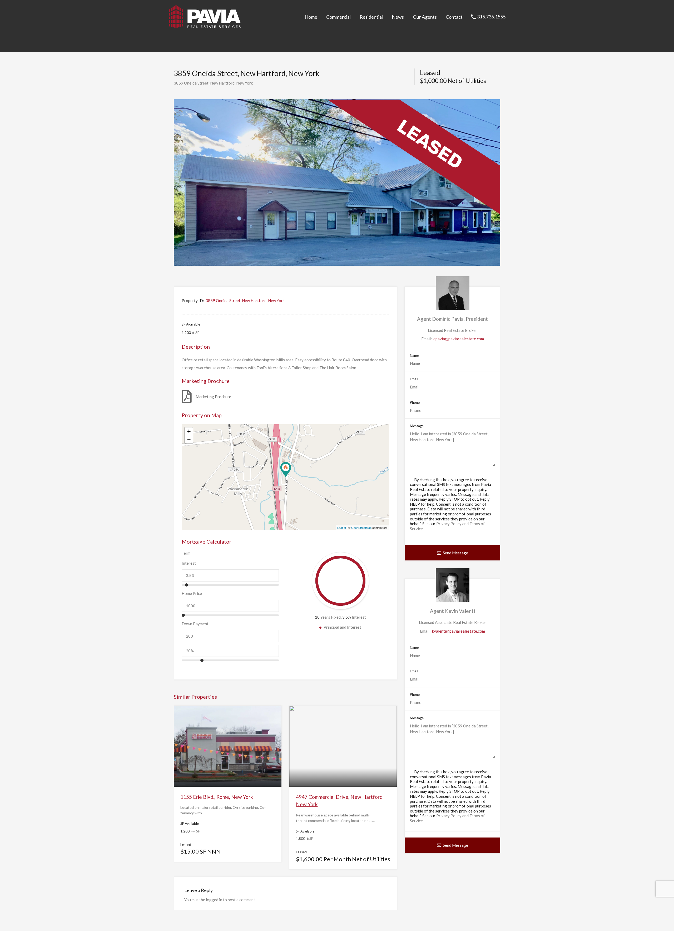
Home (311, 17)
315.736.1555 (491, 16)
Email (414, 379)
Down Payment (195, 623)
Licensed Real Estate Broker (452, 330)
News (398, 17)
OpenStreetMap (361, 527)
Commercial (338, 17)
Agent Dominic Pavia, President (452, 319)
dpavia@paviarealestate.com (458, 338)
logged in (214, 899)
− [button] (189, 439)
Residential (371, 17)
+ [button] (189, 431)
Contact (454, 17)
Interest (189, 563)
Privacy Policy (449, 523)
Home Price (192, 593)
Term (186, 553)
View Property (228, 770)
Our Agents (425, 17)
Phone (415, 403)
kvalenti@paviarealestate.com (458, 631)
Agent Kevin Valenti (452, 611)
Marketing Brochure (213, 396)
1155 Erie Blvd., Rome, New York (216, 797)
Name (414, 356)
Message (417, 426)
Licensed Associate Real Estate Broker (452, 622)
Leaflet (341, 527)
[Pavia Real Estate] (204, 25)
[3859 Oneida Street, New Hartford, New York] (285, 469)
